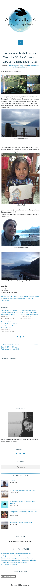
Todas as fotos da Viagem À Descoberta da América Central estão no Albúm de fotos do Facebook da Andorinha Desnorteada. (20, 299)
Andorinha (22, 65)
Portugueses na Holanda (9, 564)
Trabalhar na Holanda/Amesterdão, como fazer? (16, 554)
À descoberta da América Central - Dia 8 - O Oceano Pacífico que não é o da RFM (29, 312)
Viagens (25, 67)
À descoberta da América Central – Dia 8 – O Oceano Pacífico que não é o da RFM (10, 347)
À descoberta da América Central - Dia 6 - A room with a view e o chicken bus (10, 312)
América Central (32, 65)
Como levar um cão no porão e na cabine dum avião (17, 558)
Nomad (21, 67)
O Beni (36, 345)
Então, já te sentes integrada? (10, 556)
